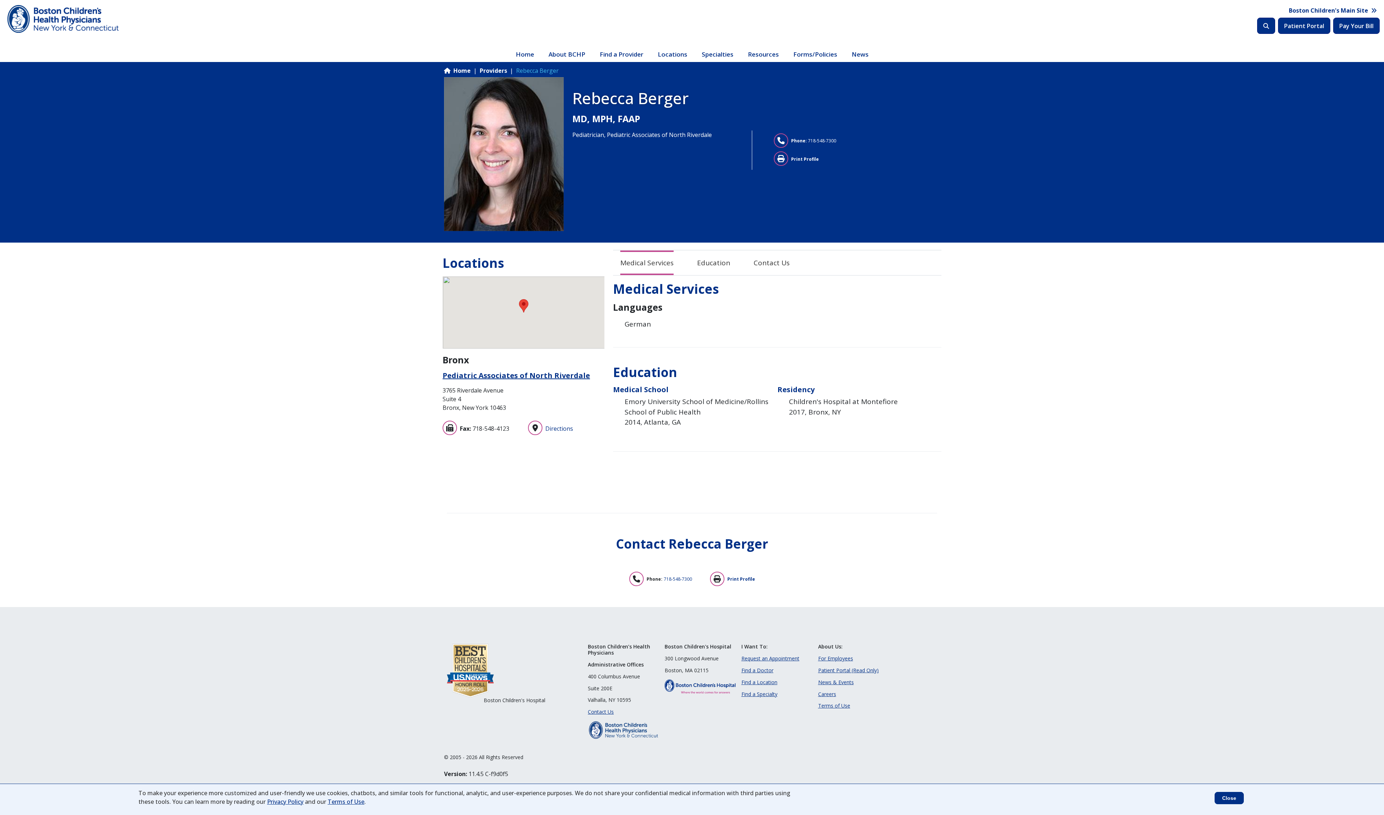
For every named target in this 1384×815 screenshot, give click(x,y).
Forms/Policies (815, 54)
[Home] (64, 19)
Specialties (717, 54)
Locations (672, 54)
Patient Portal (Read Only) (848, 670)
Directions (559, 429)
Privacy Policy (285, 802)
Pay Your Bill (1356, 26)
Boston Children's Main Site (1328, 10)
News (860, 54)
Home (525, 54)
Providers (493, 71)
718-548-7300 (822, 141)
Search (1266, 26)
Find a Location (759, 682)
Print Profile (805, 159)
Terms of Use (834, 705)
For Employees (835, 658)
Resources (763, 54)
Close (1229, 798)
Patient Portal (1304, 26)
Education (713, 262)
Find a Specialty (759, 694)
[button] (523, 306)
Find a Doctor (757, 670)
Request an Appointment (770, 658)
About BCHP (567, 54)
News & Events (836, 682)
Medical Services (647, 262)
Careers (827, 694)
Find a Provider (621, 54)
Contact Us (772, 262)
